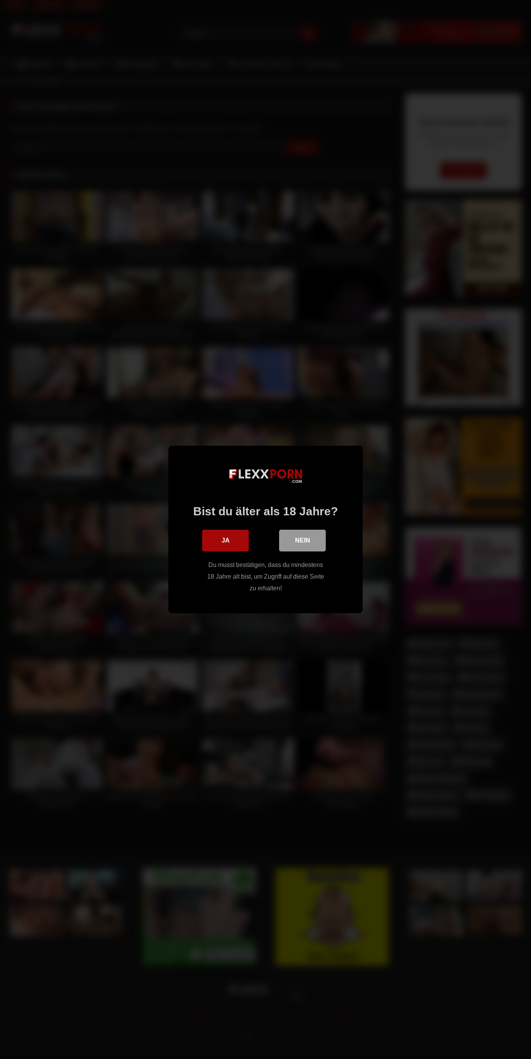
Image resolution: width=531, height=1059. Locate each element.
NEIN (302, 540)
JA (226, 540)
